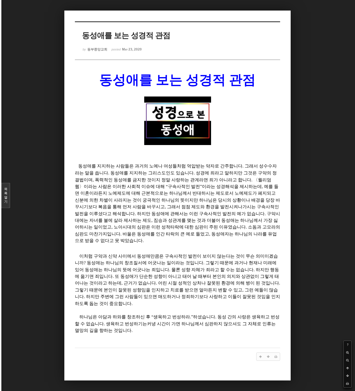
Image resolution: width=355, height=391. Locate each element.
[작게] (347, 360)
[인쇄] (347, 383)
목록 (5, 195)
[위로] (347, 368)
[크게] (347, 352)
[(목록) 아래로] (347, 376)
